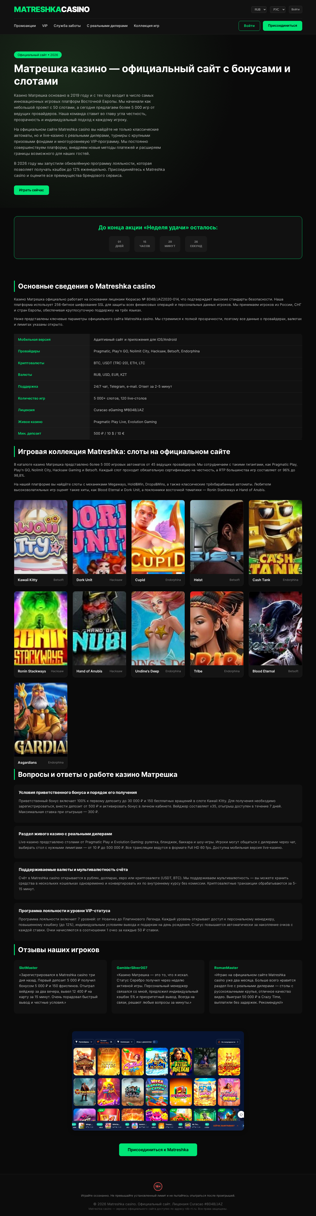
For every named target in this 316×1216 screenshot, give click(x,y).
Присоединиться (282, 25)
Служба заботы (67, 25)
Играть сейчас (31, 190)
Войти (295, 9)
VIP (45, 25)
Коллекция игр (146, 25)
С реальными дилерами (107, 25)
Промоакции (25, 25)
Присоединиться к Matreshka (158, 1149)
